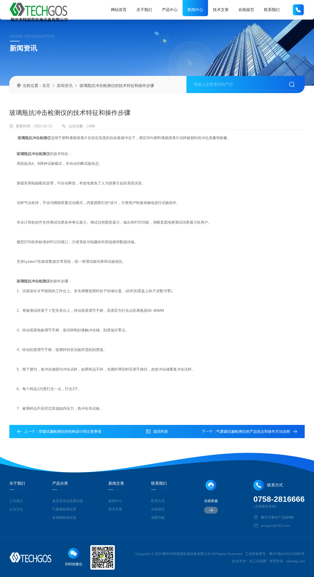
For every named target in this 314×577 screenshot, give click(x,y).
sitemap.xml (295, 561)
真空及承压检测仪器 (67, 501)
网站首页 (119, 10)
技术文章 (221, 10)
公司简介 (16, 501)
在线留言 (246, 10)
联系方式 (158, 501)
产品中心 (170, 10)
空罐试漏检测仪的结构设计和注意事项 (70, 431)
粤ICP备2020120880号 (287, 554)
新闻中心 (195, 10)
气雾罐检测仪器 (64, 509)
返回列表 (160, 431)
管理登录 (276, 561)
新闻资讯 (65, 86)
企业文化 (16, 509)
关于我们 (144, 10)
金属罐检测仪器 (64, 517)
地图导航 (158, 517)
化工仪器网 (257, 561)
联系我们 (272, 10)
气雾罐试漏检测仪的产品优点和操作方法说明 (253, 431)
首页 (46, 86)
